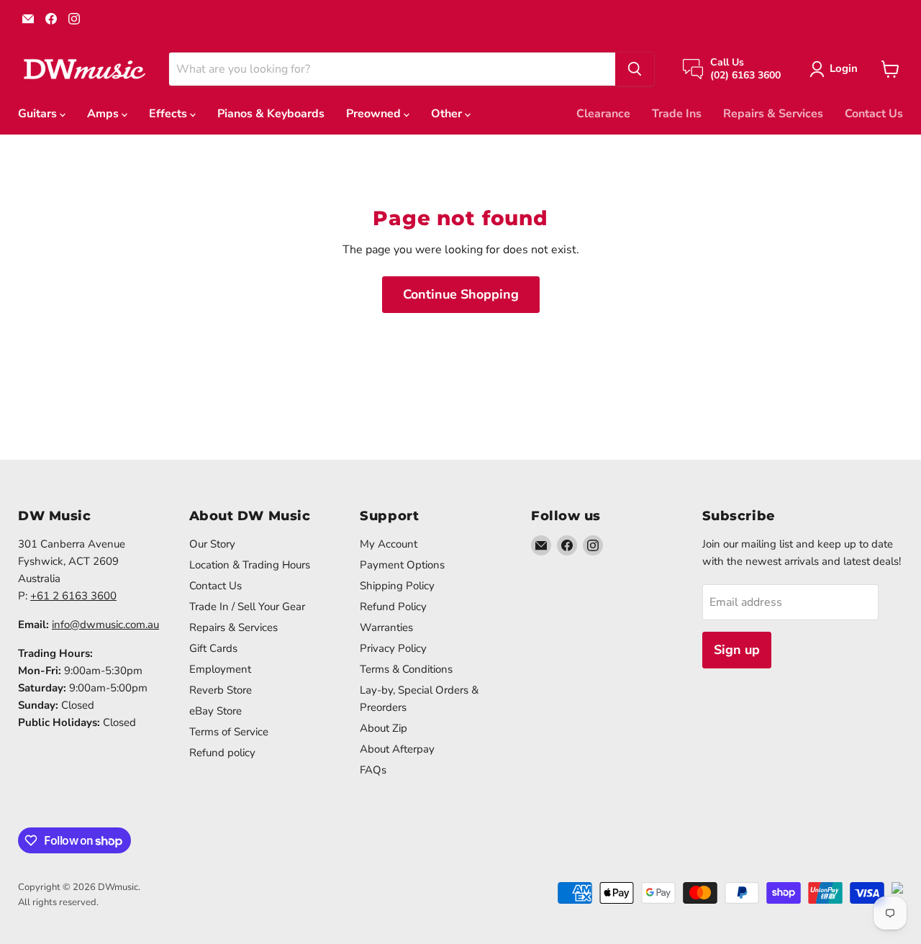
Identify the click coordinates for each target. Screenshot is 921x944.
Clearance (603, 114)
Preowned (375, 114)
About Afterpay (397, 749)
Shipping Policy (397, 585)
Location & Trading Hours (249, 565)
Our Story (212, 544)
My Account (388, 544)
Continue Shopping (461, 294)
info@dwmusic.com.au (105, 624)
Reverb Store (220, 690)
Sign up (737, 649)
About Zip (383, 728)
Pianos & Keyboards (271, 114)
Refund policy (222, 752)
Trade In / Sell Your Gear (247, 606)
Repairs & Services (773, 114)
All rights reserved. (58, 902)
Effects (169, 114)
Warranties (386, 627)
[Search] (634, 69)
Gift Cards (213, 648)
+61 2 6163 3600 (73, 596)
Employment (220, 669)
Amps (104, 114)
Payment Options (402, 565)
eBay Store (215, 711)
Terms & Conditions (406, 669)
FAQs (373, 770)
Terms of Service (228, 732)
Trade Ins (677, 114)
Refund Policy (393, 606)
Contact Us (874, 114)
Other (448, 114)
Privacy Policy (393, 648)
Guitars (39, 114)
